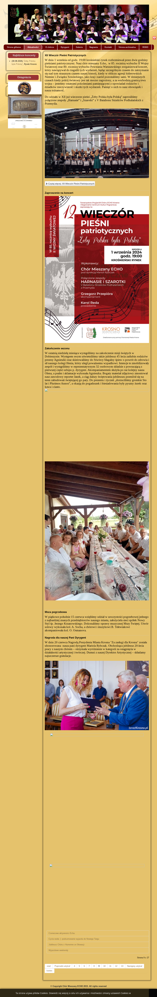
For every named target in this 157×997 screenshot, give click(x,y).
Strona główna (14, 47)
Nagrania (93, 47)
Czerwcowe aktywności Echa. (62, 933)
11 (110, 966)
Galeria (79, 47)
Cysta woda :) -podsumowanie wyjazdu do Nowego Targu (74, 939)
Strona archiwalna (127, 47)
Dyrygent (65, 47)
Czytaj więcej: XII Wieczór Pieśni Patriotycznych (71, 183)
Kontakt (108, 47)
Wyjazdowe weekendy (58, 950)
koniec (49, 971)
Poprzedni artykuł (62, 966)
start (49, 966)
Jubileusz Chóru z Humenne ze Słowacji (66, 944)
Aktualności (33, 47)
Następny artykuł (134, 966)
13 (122, 966)
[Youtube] (154, 38)
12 (116, 966)
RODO (145, 47)
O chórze (49, 47)
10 (104, 966)
